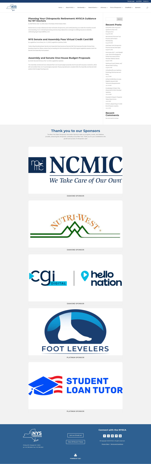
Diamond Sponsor (75, 196)
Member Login (130, 1)
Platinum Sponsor (75, 357)
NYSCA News (58, 23)
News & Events (92, 7)
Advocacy (103, 7)
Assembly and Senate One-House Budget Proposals (59, 58)
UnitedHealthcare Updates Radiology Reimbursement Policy (113, 72)
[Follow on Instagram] (112, 436)
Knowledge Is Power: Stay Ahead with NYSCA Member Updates (113, 90)
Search (120, 19)
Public (64, 23)
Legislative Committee (36, 42)
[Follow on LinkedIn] (120, 436)
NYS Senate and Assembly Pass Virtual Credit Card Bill (60, 39)
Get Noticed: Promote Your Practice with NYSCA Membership (113, 38)
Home (60, 7)
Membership (81, 7)
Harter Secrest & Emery (36, 61)
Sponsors (137, 7)
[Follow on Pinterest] (116, 436)
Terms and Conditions (117, 444)
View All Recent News (75, 442)
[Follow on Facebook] (104, 436)
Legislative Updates (57, 42)
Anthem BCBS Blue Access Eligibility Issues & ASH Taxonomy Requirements (113, 81)
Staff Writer (33, 23)
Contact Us (145, 1)
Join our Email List (75, 435)
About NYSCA (69, 7)
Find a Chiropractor (115, 7)
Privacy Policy (105, 444)
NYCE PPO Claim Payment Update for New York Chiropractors (113, 29)
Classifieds (128, 7)
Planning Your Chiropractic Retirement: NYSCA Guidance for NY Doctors (62, 19)
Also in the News (49, 23)
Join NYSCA (139, 1)
